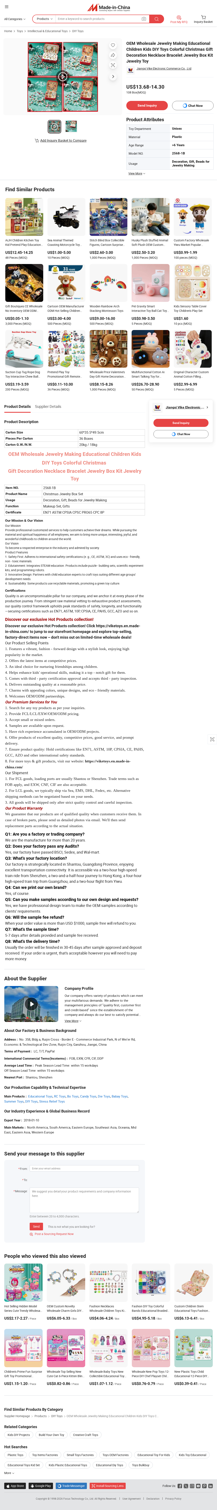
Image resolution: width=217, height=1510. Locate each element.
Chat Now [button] (195, 106)
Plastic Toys (15, 1455)
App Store (15, 1486)
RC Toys (60, 1096)
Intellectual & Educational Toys (48, 31)
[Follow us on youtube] (198, 1486)
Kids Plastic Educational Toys (68, 1465)
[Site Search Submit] (156, 19)
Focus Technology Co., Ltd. (79, 1498)
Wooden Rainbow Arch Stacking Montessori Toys (106, 308)
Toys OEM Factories (116, 1455)
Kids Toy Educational (192, 1455)
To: (26, 1180)
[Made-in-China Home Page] (108, 7)
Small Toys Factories (80, 1455)
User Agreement (131, 1498)
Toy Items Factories (45, 1455)
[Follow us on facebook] (180, 1486)
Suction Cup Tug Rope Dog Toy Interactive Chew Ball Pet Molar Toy (22, 374)
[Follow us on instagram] (192, 1486)
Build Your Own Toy (51, 1435)
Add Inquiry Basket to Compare (63, 140)
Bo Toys (73, 1096)
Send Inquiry (147, 105)
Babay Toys (120, 1096)
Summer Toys (14, 1101)
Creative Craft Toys (85, 1435)
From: (24, 1169)
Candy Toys (88, 1096)
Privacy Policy (173, 1498)
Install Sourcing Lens (110, 1486)
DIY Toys (77, 31)
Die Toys (104, 1096)
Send (36, 1226)
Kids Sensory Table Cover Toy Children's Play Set (190, 308)
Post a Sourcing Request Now (52, 1234)
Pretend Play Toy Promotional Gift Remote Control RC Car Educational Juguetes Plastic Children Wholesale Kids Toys (65, 374)
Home (8, 31)
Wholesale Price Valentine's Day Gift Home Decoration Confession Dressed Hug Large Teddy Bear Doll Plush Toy (108, 374)
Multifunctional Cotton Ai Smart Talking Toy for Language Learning (148, 374)
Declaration (153, 1498)
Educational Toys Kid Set (24, 1465)
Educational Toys (40, 1096)
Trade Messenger (71, 1486)
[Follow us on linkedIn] (210, 1486)
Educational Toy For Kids (154, 1455)
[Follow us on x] (186, 1486)
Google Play (41, 1486)
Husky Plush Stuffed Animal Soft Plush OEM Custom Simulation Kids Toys (150, 243)
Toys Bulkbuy (140, 1465)
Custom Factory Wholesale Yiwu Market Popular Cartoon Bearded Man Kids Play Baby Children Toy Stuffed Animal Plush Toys (191, 243)
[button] (6, 6)
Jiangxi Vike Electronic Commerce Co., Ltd (163, 68)
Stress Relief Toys (52, 1101)
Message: (21, 1191)
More (8, 1473)
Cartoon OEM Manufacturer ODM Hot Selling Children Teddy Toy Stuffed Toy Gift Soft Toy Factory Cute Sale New (65, 309)
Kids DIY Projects (19, 1435)
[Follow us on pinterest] (204, 1486)
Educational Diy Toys (109, 1465)
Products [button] (43, 19)
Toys (20, 31)
